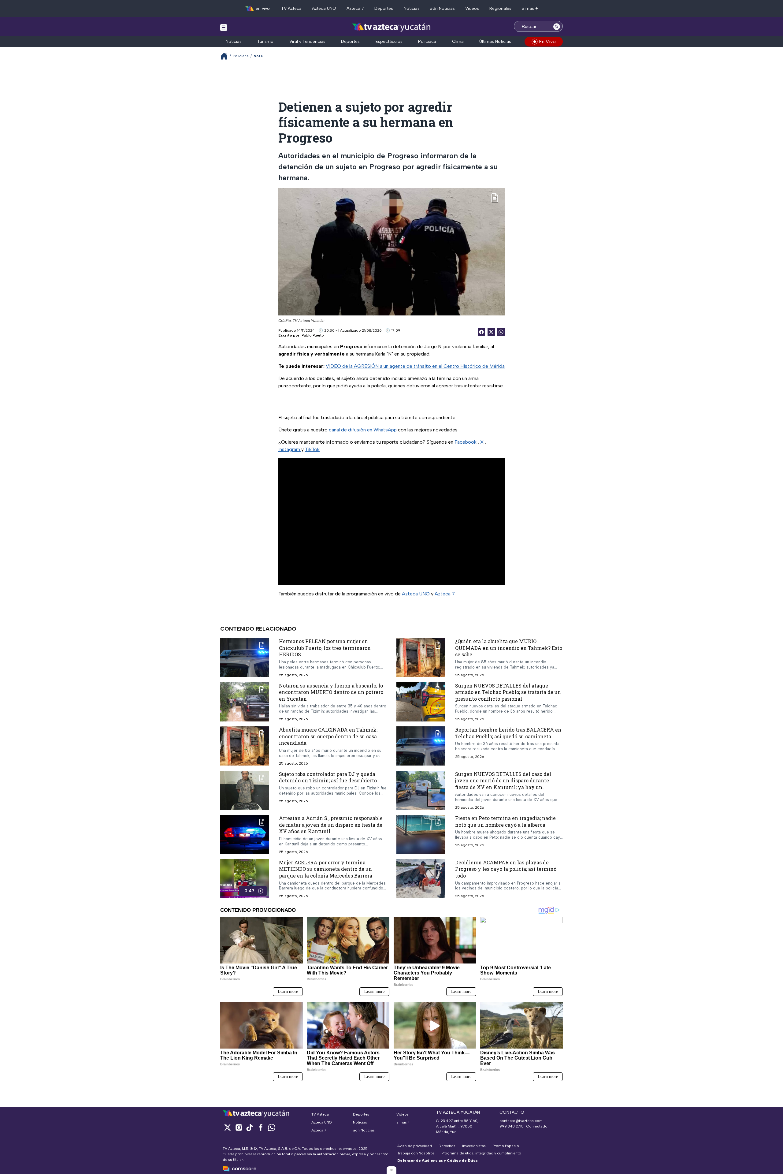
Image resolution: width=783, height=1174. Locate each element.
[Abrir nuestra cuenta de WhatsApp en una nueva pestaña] (271, 1127)
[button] (391, 1170)
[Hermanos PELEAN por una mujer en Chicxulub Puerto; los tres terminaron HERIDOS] (244, 657)
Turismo (265, 41)
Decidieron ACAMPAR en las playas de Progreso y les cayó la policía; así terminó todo (505, 869)
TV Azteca (291, 8)
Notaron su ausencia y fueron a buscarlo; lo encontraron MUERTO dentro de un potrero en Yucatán (331, 692)
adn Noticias (442, 8)
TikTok (312, 449)
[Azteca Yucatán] (391, 27)
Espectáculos (389, 41)
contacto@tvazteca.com (521, 1121)
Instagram (289, 449)
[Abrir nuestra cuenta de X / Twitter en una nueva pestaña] (227, 1127)
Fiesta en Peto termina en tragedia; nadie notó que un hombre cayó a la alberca (505, 821)
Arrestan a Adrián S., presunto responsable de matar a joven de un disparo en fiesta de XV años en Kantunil (331, 825)
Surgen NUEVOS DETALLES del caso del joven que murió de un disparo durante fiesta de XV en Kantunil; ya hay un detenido (503, 784)
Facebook (466, 442)
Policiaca (427, 41)
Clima (458, 41)
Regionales (500, 8)
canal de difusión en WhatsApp (363, 430)
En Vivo (547, 41)
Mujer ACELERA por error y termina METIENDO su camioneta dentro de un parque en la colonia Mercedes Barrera (325, 869)
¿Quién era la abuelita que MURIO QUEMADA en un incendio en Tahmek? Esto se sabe (508, 648)
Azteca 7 (355, 8)
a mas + (530, 8)
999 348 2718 (511, 1126)
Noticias (412, 8)
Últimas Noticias (495, 41)
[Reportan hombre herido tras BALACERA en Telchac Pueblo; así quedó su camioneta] (420, 746)
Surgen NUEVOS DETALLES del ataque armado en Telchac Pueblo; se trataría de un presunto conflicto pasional (508, 692)
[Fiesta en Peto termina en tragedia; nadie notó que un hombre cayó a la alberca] (420, 834)
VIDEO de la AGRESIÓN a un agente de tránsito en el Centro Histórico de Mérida (415, 366)
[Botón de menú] (223, 27)
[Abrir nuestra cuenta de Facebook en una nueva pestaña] (260, 1127)
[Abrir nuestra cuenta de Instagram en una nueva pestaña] (238, 1127)
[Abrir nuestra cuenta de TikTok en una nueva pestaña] (249, 1127)
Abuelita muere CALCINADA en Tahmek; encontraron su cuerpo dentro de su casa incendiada (328, 736)
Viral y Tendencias (307, 41)
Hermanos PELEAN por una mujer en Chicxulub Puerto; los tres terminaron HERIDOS (325, 648)
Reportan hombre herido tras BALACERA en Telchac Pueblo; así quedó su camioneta (508, 733)
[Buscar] (556, 26)
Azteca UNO (324, 8)
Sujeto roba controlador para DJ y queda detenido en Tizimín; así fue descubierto (328, 777)
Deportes (383, 8)
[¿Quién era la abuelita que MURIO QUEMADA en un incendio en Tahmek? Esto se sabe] (420, 657)
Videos (472, 8)
